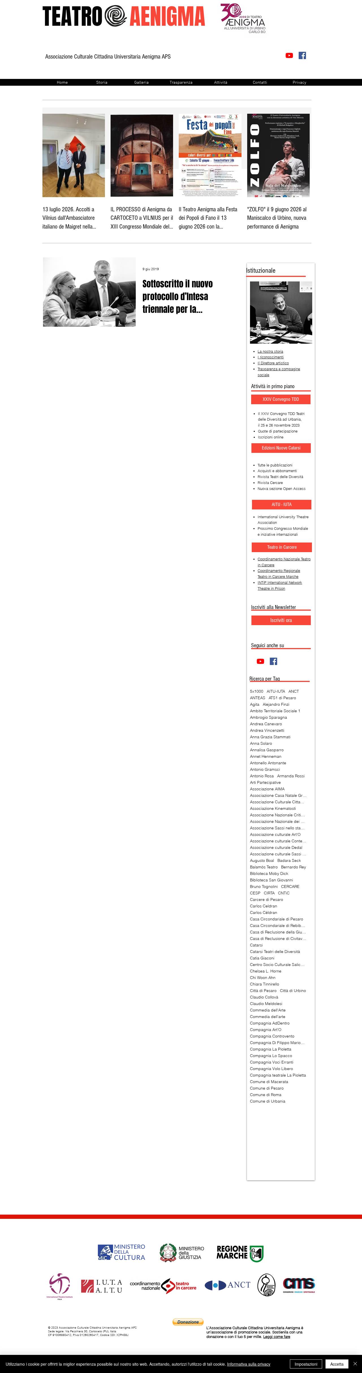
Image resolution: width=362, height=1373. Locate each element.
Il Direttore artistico (273, 363)
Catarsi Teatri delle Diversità (275, 951)
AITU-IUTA (276, 691)
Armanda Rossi (291, 776)
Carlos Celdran (263, 906)
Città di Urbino (293, 990)
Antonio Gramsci (265, 769)
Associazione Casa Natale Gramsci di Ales (278, 795)
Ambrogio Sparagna (268, 717)
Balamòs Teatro (264, 867)
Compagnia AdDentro (270, 1023)
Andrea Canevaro (266, 724)
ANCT (293, 691)
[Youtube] (289, 55)
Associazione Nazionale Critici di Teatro (278, 815)
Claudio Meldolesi (266, 1003)
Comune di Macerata (269, 1081)
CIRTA (269, 893)
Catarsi (256, 945)
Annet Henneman (265, 756)
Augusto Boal (262, 860)
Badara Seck (289, 860)
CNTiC (284, 893)
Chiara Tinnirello (264, 984)
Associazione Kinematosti (273, 808)
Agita (254, 704)
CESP (255, 893)
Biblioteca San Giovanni (271, 880)
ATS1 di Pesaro (282, 698)
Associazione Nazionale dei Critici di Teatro (278, 821)
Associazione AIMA (267, 789)
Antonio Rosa (262, 776)
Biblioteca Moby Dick (269, 873)
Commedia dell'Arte (268, 1010)
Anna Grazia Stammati (270, 737)
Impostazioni (306, 1364)
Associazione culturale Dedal (276, 847)
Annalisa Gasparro (267, 750)
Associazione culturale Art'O (275, 834)
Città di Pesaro (263, 990)
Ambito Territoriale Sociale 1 (275, 711)
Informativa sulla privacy (248, 1364)
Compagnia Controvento (272, 1036)
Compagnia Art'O (265, 1029)
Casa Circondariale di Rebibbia (278, 925)
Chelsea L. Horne (265, 971)
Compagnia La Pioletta (270, 1049)
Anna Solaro (261, 743)
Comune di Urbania (267, 1101)
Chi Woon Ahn (262, 977)
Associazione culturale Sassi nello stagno (278, 854)
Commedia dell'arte (267, 1016)
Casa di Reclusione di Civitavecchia (278, 938)
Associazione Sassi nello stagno (278, 828)
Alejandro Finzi (276, 704)
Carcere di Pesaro (266, 899)
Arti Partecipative (265, 782)
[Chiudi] (355, 1363)
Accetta (337, 1364)
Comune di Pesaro (267, 1088)
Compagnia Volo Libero (271, 1068)
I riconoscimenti (271, 357)
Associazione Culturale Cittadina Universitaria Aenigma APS (278, 802)
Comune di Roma (265, 1094)
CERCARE (290, 886)
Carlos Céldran (263, 912)
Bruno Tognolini (264, 886)
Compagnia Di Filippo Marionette (278, 1042)
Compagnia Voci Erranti (271, 1062)
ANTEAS (257, 698)
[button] (282, 547)
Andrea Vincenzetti (267, 730)
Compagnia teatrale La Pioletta (278, 1075)
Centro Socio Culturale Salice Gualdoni (278, 964)
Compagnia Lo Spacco (271, 1055)
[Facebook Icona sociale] (302, 55)
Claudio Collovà (264, 997)
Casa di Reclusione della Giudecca (278, 932)
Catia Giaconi (262, 958)
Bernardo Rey (293, 867)
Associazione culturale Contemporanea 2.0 (278, 841)
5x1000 (256, 691)
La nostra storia (270, 351)
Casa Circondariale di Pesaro (276, 919)
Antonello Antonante (268, 763)
